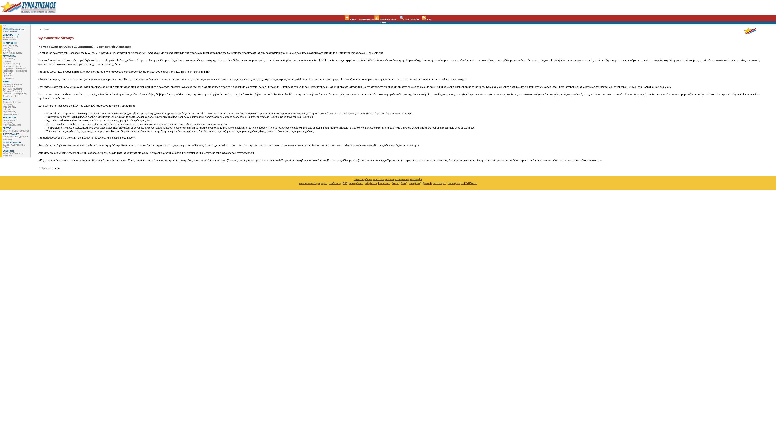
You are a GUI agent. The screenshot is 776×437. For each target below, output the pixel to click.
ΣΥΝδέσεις (471, 183)
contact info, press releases (14, 30)
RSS (428, 19)
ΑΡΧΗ (352, 19)
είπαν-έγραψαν (456, 183)
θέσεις (395, 183)
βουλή (404, 183)
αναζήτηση (335, 183)
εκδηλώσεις (371, 183)
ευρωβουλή (415, 183)
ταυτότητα (384, 183)
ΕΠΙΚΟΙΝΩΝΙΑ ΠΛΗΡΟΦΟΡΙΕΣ (377, 19)
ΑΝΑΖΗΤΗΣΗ (411, 19)
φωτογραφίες (438, 183)
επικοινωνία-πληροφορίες (313, 183)
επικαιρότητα (356, 183)
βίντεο (426, 183)
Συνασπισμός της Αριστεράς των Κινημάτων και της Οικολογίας (388, 179)
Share (383, 23)
